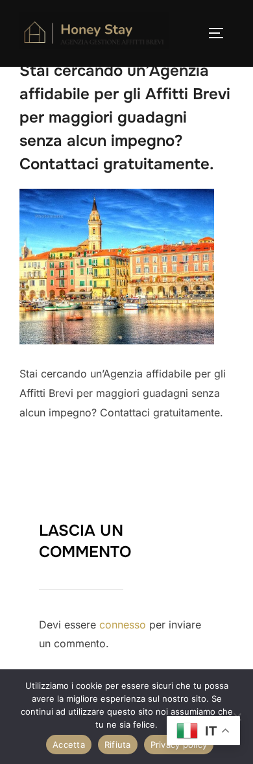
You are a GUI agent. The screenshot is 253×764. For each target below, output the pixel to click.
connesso (122, 624)
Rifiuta (117, 744)
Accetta (69, 744)
